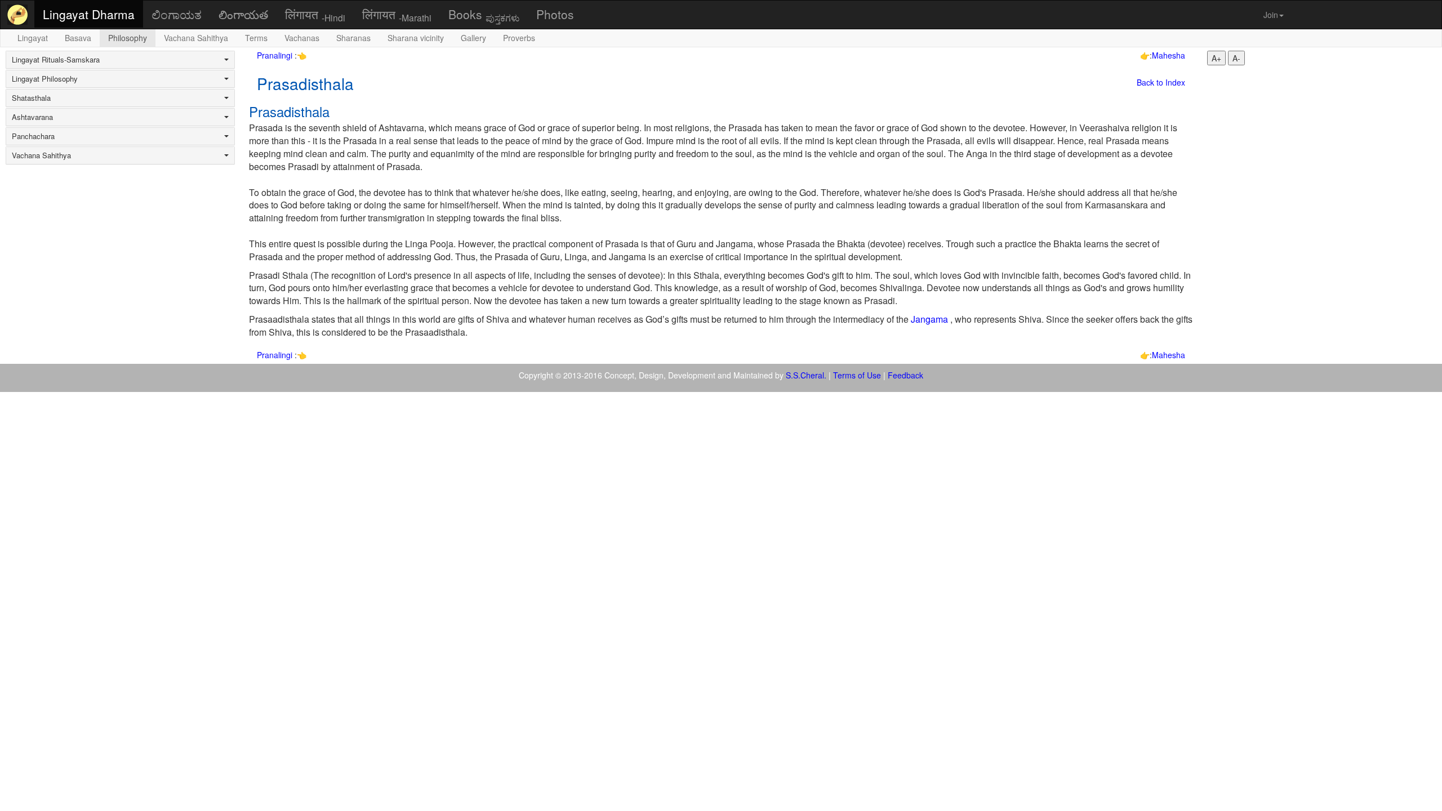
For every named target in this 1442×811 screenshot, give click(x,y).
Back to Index (1161, 82)
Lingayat (32, 37)
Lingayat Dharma (89, 14)
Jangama (929, 319)
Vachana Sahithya (196, 37)
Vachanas (301, 37)
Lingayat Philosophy (45, 79)
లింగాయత (243, 14)
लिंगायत (315, 15)
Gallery (473, 37)
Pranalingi (276, 55)
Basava (78, 37)
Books (483, 15)
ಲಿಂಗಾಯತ (177, 14)
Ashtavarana (32, 117)
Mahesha (1168, 55)
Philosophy (127, 37)
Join (1270, 14)
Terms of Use (857, 375)
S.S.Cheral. (806, 375)
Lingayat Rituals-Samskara (56, 60)
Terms (256, 37)
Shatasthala (31, 98)
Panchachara (33, 136)
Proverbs (519, 37)
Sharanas (353, 37)
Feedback (905, 375)
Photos (555, 14)
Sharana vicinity (416, 37)
